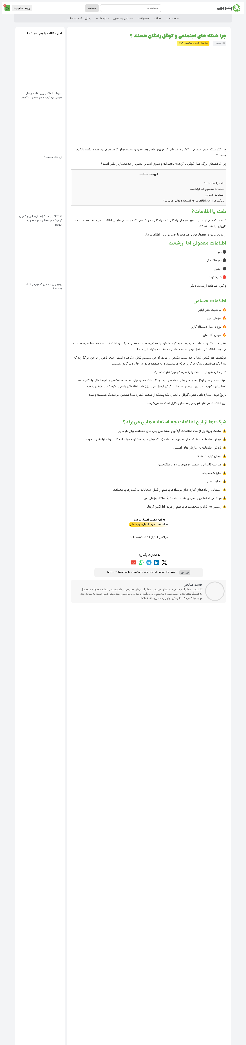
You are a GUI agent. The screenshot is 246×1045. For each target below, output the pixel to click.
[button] (164, 562)
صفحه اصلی (172, 18)
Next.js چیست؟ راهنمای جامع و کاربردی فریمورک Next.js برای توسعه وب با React (40, 220)
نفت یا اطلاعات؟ (214, 183)
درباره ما (104, 18)
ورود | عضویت (22, 8)
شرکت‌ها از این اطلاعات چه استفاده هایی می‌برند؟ (193, 200)
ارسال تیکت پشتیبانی (79, 18)
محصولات (143, 18)
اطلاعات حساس (214, 195)
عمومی (218, 43)
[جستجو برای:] (130, 8)
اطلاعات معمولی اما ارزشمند (207, 189)
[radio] (160, 530)
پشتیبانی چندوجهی (123, 18)
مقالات (157, 18)
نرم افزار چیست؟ (53, 157)
